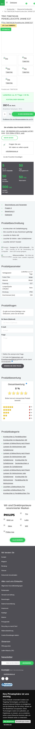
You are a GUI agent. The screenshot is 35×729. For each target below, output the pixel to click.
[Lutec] (26, 520)
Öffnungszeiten (6, 646)
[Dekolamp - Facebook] (2, 678)
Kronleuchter (11, 9)
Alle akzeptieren (9, 721)
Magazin (4, 561)
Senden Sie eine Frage (12, 366)
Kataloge (4, 613)
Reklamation (5, 590)
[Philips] (9, 514)
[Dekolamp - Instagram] (6, 678)
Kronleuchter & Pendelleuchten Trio (16, 493)
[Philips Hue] (9, 533)
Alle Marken (17, 540)
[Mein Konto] (29, 3)
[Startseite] (2, 9)
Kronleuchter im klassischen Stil (15, 440)
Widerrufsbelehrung (7, 630)
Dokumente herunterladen (9, 575)
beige (31, 277)
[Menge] (6, 114)
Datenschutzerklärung (8, 604)
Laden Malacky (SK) (7, 650)
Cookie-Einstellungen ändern (10, 635)
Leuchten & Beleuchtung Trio (14, 487)
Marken (3, 617)
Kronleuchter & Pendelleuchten (14, 437)
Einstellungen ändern (23, 721)
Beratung (4, 566)
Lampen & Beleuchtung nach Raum (16, 443)
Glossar (3, 570)
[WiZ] (26, 526)
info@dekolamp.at (12, 151)
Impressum (4, 608)
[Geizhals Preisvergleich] (7, 687)
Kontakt (3, 557)
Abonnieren (26, 663)
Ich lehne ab (8, 724)
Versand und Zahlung (7, 595)
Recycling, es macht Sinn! (9, 626)
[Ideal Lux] (9, 520)
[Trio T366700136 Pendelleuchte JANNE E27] (17, 38)
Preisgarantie (5, 621)
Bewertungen (5, 599)
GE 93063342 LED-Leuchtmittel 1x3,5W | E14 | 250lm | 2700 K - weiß (19, 132)
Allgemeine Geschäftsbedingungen (12, 586)
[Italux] (9, 526)
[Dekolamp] (12, 3)
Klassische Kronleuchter (24, 9)
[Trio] (9, 60)
